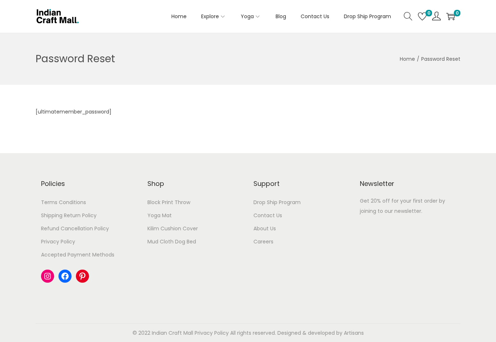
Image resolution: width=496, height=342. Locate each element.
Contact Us (267, 215)
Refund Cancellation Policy (75, 228)
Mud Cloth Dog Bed (171, 241)
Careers (263, 241)
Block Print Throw (168, 202)
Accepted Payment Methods (77, 254)
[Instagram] (47, 276)
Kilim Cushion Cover (172, 228)
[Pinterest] (82, 276)
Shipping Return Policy (69, 215)
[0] (422, 16)
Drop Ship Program (277, 202)
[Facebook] (65, 276)
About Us (264, 228)
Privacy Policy (58, 241)
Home (407, 59)
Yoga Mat (159, 215)
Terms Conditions (63, 202)
